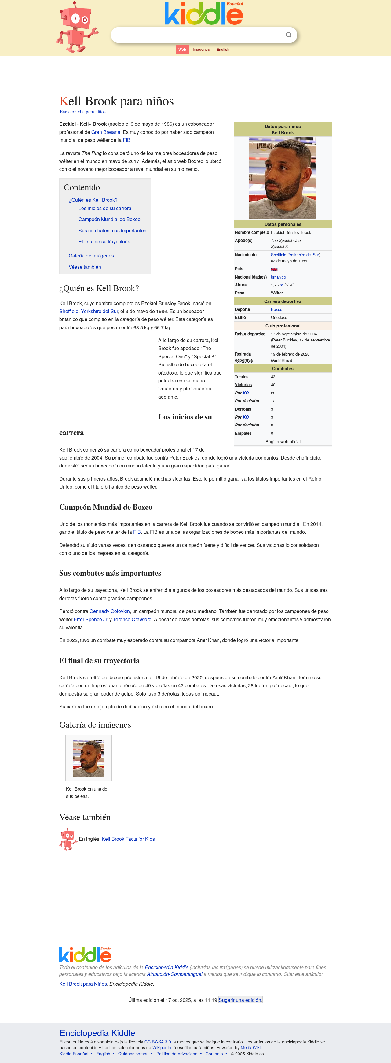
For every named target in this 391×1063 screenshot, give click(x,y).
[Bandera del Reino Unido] (274, 268)
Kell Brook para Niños (83, 983)
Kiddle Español (74, 1053)
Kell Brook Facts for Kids (128, 838)
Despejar (276, 35)
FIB (126, 139)
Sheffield (278, 254)
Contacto (214, 1053)
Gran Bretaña (105, 131)
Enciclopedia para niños (83, 111)
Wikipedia (161, 1047)
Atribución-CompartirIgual (175, 973)
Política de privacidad (177, 1053)
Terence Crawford (132, 619)
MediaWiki (251, 1047)
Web (182, 49)
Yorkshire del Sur (304, 254)
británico (278, 277)
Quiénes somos (133, 1053)
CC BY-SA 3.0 (157, 1042)
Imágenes (201, 49)
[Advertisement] (195, 73)
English (223, 49)
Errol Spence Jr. (91, 619)
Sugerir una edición (240, 999)
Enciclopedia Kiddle (166, 967)
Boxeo (276, 309)
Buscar (288, 35)
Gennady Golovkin (110, 611)
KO (246, 393)
